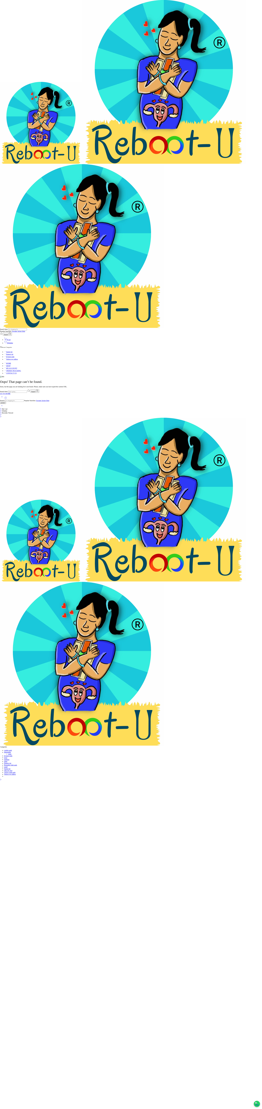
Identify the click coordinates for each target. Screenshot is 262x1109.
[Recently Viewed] (5, 399)
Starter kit (9, 352)
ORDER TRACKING (13, 371)
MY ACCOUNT (11, 368)
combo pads (8, 750)
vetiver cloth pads (9, 772)
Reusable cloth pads (10, 765)
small (5, 767)
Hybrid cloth (10, 357)
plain (9, 754)
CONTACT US (11, 373)
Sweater (15, 331)
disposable (7, 752)
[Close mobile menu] (1, 417)
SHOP (8, 366)
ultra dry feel (8, 771)
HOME (8, 363)
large (5, 758)
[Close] (1, 409)
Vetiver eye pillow (12, 359)
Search (6, 334)
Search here (4, 329)
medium (6, 759)
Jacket (20, 331)
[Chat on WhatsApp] (257, 1104)
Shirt (23, 331)
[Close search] (2, 407)
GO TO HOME (5, 393)
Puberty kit (9, 354)
